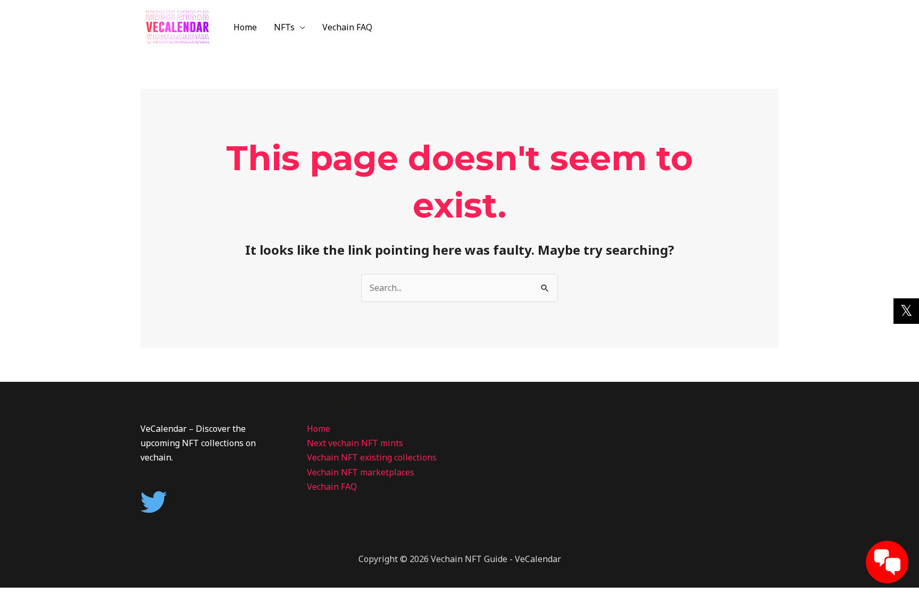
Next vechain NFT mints (355, 443)
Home (245, 27)
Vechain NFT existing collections (372, 457)
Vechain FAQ (347, 27)
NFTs (284, 27)
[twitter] (157, 502)
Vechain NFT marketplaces (360, 472)
